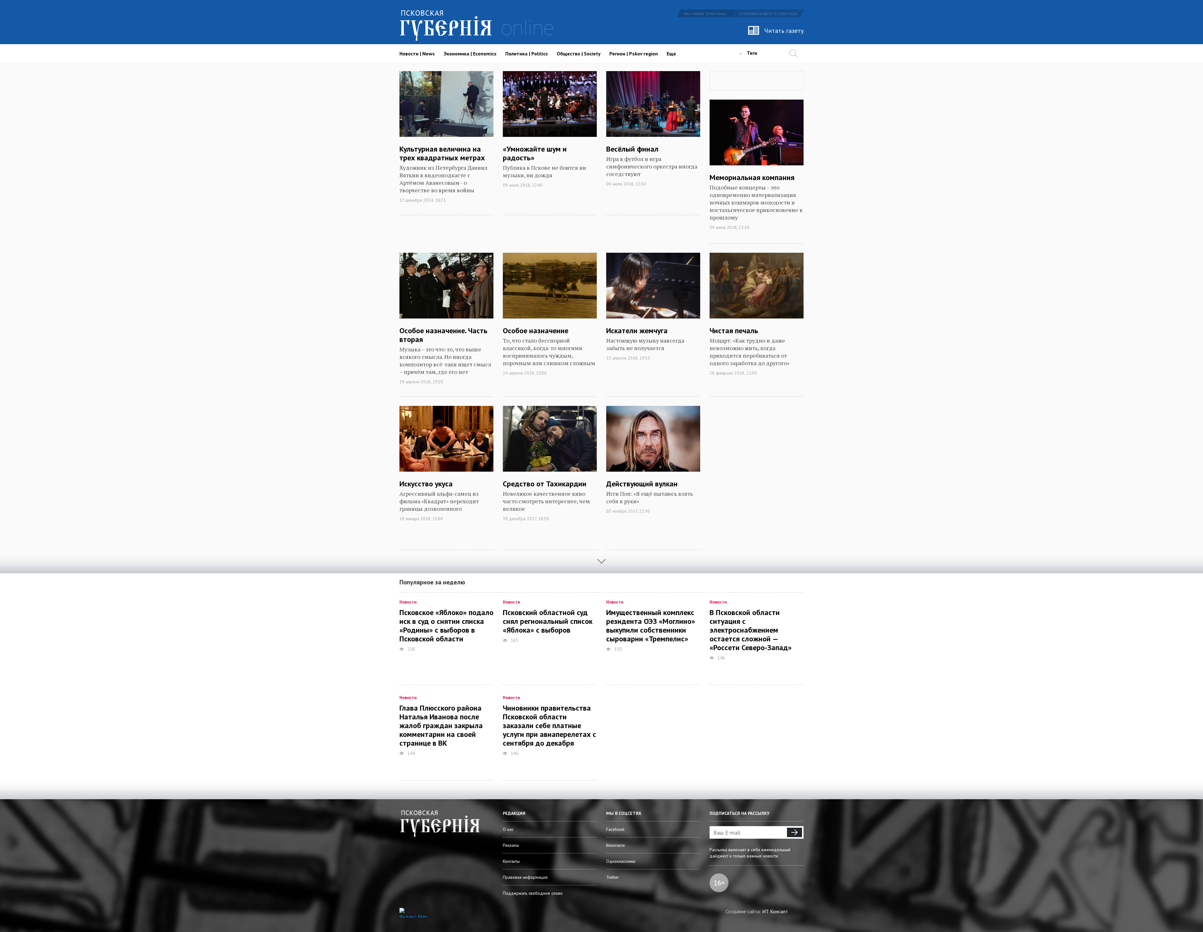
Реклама (511, 845)
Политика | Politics (526, 53)
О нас (508, 829)
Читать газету (784, 31)
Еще (671, 53)
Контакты (511, 861)
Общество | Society (579, 53)
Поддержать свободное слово (533, 893)
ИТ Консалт (775, 911)
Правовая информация (525, 877)
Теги (752, 53)
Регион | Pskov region (633, 53)
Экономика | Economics (470, 53)
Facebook (615, 829)
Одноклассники (620, 861)
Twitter (612, 877)
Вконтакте (615, 845)
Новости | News (417, 53)
